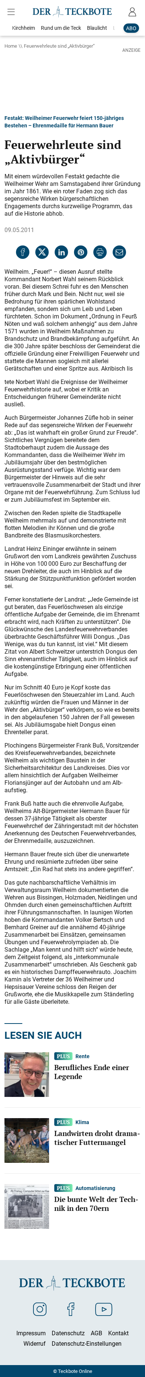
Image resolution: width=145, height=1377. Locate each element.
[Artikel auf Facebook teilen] (22, 252)
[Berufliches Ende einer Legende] (26, 1074)
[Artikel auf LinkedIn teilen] (61, 252)
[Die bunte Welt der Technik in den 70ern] (26, 1206)
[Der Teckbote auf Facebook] (70, 1309)
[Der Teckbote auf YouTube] (103, 1309)
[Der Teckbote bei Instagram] (39, 1309)
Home (10, 45)
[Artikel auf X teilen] (42, 252)
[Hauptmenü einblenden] (12, 12)
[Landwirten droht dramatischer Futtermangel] (26, 1140)
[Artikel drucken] (100, 252)
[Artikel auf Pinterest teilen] (80, 252)
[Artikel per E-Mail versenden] (119, 252)
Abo (131, 28)
